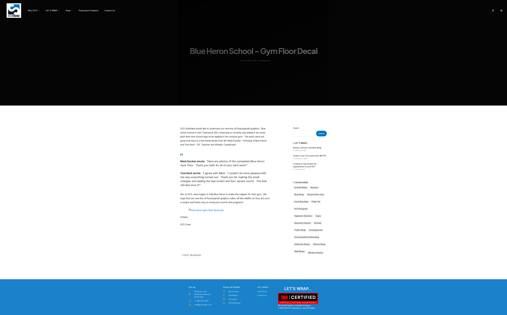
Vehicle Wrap (319, 244)
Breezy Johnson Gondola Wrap (307, 148)
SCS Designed (300, 209)
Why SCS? (33, 10)
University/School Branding (306, 237)
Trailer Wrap (300, 230)
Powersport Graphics (88, 10)
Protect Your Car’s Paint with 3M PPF (309, 156)
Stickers (317, 223)
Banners (314, 187)
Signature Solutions (303, 216)
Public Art (316, 202)
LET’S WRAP (51, 10)
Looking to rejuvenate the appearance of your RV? (304, 165)
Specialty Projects (302, 223)
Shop (68, 10)
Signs (318, 216)
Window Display (315, 253)
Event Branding (191, 255)
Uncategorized (264, 60)
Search (296, 128)
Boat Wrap (299, 194)
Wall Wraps (299, 251)
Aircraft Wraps (300, 187)
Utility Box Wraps (302, 244)
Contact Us (109, 10)
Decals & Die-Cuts (249, 60)
